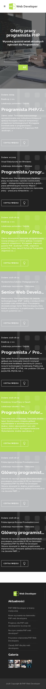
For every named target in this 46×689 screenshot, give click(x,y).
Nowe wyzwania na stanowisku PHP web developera (21, 616)
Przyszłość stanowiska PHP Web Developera (22, 639)
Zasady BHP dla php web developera (19, 646)
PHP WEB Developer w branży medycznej (21, 609)
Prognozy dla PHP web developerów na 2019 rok (19, 624)
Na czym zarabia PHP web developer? (19, 631)
